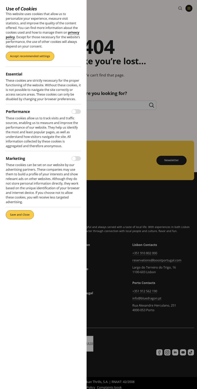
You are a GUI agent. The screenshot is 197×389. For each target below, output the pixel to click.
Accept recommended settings (30, 56)
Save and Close (20, 214)
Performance (18, 111)
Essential (14, 74)
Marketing (15, 158)
